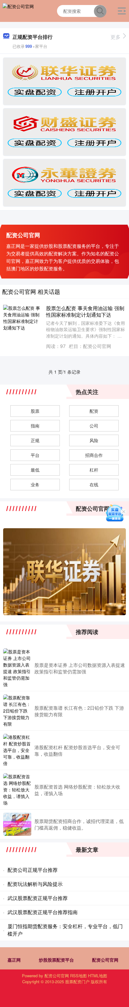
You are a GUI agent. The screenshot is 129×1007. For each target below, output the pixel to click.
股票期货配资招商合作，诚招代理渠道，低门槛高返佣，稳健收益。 (79, 824)
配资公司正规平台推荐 (33, 869)
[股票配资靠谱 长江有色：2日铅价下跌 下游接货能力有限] (17, 710)
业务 (35, 484)
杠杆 (94, 470)
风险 (94, 440)
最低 (35, 470)
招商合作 (94, 455)
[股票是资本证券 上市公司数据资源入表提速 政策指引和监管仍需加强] (17, 668)
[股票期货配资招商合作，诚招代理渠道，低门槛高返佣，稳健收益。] (17, 824)
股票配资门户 (77, 981)
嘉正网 (14, 960)
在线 (94, 484)
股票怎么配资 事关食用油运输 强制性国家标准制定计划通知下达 (85, 311)
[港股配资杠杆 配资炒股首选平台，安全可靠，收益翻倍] (17, 750)
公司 (94, 425)
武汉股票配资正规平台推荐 (38, 898)
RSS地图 (78, 976)
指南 (35, 425)
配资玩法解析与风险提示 (35, 883)
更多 (116, 36)
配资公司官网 (105, 960)
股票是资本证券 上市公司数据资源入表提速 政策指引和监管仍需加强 (79, 668)
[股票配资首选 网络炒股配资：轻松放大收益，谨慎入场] (17, 789)
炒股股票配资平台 (56, 960)
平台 (35, 455)
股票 (35, 411)
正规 (35, 440)
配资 (94, 411)
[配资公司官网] (18, 10)
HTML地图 (97, 976)
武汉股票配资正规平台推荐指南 (43, 912)
